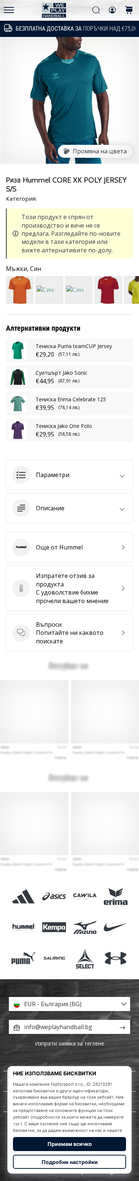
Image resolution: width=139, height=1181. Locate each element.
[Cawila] (85, 896)
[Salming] (54, 958)
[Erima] (115, 896)
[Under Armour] (115, 958)
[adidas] (23, 896)
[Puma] (23, 958)
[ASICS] (54, 896)
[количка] (129, 11)
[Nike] (115, 927)
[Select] (85, 958)
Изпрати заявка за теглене (69, 1043)
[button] (69, 475)
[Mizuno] (85, 927)
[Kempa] (54, 927)
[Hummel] (23, 927)
